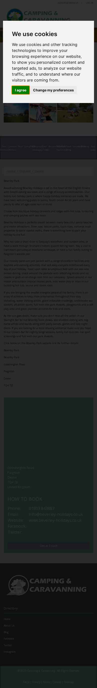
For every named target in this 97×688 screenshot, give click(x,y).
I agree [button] (20, 90)
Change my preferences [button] (53, 90)
